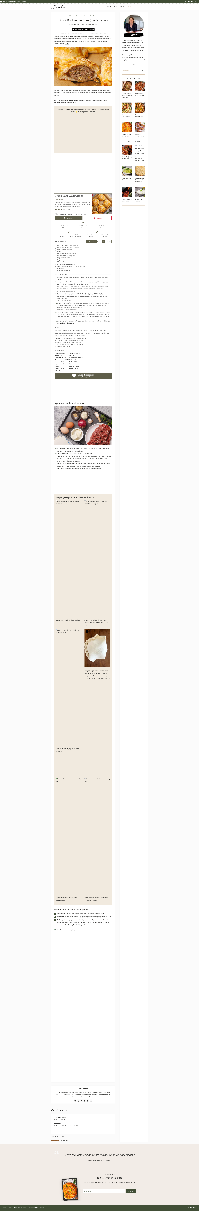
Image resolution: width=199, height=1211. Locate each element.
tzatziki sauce (73, 100)
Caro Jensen (74, 24)
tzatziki (61, 323)
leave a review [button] (87, 377)
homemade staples (135, 57)
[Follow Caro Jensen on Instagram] (78, 1100)
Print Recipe (90, 29)
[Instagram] (192, 1)
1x (103, 242)
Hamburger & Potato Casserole (102, 1160)
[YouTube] (185, 1)
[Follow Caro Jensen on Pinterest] (87, 1100)
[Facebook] (188, 1)
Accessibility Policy (33, 1207)
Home (109, 6)
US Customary (91, 242)
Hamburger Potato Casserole (18, 1)
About (115, 6)
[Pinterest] (195, 1)
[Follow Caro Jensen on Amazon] (91, 1100)
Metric (99, 242)
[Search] (142, 70)
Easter (67, 43)
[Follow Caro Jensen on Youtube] (81, 1100)
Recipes (122, 6)
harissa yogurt (83, 100)
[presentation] (127, 86)
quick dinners (133, 55)
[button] (55, 209)
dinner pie (64, 90)
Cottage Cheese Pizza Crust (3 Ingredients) (139, 179)
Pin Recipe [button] (98, 218)
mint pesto (69, 323)
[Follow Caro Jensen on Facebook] (75, 1100)
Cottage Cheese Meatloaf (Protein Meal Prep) (127, 95)
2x (107, 242)
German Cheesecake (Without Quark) (139, 158)
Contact (42, 1207)
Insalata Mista (58, 102)
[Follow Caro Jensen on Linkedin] (84, 1100)
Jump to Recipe (78, 29)
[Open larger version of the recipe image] (102, 204)
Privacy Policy (102, 33)
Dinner (77, 15)
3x (110, 242)
